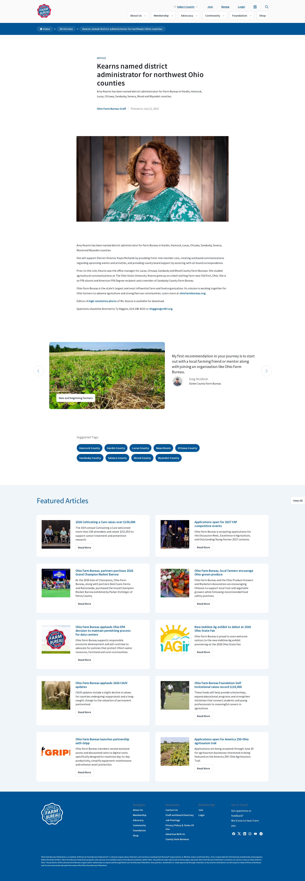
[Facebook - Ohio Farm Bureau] (233, 833)
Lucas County (140, 448)
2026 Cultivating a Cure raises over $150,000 (105, 522)
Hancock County (89, 448)
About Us (136, 15)
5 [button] (48, 412)
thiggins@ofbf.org (160, 308)
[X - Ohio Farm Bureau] (239, 833)
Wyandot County (168, 458)
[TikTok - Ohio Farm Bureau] (261, 833)
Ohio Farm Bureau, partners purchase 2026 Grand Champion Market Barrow (104, 573)
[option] (152, 375)
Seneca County (117, 458)
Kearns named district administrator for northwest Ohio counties (122, 29)
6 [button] (52, 412)
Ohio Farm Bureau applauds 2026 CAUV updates (101, 685)
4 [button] (45, 412)
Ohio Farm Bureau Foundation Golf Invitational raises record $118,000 (218, 685)
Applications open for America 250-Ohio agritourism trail (222, 741)
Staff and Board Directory (180, 815)
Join (210, 6)
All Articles (66, 29)
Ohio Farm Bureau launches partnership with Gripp (102, 741)
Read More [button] (84, 547)
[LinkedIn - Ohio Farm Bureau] (244, 833)
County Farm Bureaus (177, 839)
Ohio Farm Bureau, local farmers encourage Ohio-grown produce (224, 573)
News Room (163, 448)
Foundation (239, 15)
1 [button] (34, 412)
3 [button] (41, 412)
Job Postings (173, 820)
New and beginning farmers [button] (76, 398)
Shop (262, 15)
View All (298, 500)
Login (241, 6)
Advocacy (187, 15)
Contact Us (172, 810)
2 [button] (38, 412)
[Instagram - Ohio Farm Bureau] (250, 833)
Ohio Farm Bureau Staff (111, 108)
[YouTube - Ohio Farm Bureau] (255, 833)
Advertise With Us (175, 834)
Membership (161, 15)
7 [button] (55, 412)
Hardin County (116, 448)
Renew (225, 6)
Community (212, 15)
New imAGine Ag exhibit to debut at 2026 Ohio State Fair (223, 629)
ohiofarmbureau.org (192, 293)
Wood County (142, 458)
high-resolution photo (103, 301)
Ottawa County (187, 448)
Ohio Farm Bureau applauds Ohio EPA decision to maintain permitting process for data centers (103, 630)
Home (46, 29)
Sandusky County (90, 458)
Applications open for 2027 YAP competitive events (216, 524)
